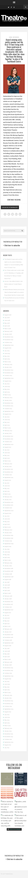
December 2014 (8, 700)
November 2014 (8, 703)
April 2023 (7, 425)
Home (10, 37)
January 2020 (8, 532)
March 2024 (7, 394)
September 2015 (8, 676)
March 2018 (7, 593)
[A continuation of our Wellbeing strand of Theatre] (21, 779)
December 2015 (8, 667)
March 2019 (7, 560)
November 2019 (8, 538)
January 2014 (8, 731)
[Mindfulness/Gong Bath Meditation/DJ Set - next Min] (7, 779)
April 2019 (7, 557)
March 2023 (7, 428)
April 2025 (7, 359)
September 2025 (8, 345)
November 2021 (8, 472)
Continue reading (14, 199)
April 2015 (7, 689)
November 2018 (8, 571)
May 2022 (6, 455)
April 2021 (7, 491)
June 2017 (7, 618)
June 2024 (7, 386)
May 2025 (6, 356)
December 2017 (8, 601)
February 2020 (8, 530)
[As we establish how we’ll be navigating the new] (7, 792)
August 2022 (7, 447)
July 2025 (6, 350)
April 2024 (7, 392)
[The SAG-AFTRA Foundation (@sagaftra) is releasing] (21, 792)
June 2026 (7, 320)
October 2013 (8, 739)
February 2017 (8, 629)
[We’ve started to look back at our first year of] (7, 806)
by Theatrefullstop (13, 207)
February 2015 (8, 695)
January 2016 (8, 665)
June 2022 (7, 452)
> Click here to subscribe (11, 245)
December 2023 (8, 403)
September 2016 (8, 643)
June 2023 (7, 419)
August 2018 (7, 579)
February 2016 (8, 662)
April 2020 (7, 524)
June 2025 (7, 353)
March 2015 (7, 692)
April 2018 (7, 590)
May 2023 (6, 422)
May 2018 (6, 587)
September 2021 (8, 477)
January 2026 (8, 334)
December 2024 (8, 370)
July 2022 (6, 450)
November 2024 (8, 372)
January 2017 (7, 632)
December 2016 (8, 634)
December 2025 (8, 337)
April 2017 (7, 623)
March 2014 (7, 725)
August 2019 (7, 546)
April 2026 (7, 326)
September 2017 (8, 610)
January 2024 (8, 400)
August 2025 (7, 348)
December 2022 (8, 436)
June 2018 (7, 585)
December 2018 (8, 568)
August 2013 (7, 745)
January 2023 (8, 433)
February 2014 (8, 728)
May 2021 (6, 488)
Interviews (16, 37)
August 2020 (7, 513)
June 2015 (7, 684)
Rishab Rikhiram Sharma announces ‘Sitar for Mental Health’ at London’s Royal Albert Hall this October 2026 (14, 292)
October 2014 (8, 706)
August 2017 (7, 612)
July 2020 (6, 516)
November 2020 (8, 505)
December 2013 (8, 734)
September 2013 (8, 742)
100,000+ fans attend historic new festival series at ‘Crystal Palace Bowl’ (13, 284)
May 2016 (6, 654)
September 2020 (8, 510)
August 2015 (7, 678)
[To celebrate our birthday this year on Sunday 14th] (7, 820)
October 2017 (8, 607)
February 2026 (8, 331)
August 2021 (7, 480)
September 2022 (8, 444)
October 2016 (8, 640)
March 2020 (7, 527)
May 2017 (6, 621)
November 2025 (8, 339)
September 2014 (8, 709)
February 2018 (8, 596)
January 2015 (7, 698)
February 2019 (8, 563)
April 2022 (7, 458)
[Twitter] (8, 7)
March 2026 (7, 328)
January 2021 (7, 499)
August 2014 (7, 712)
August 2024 (7, 381)
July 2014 (6, 714)
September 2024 (8, 378)
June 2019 (7, 552)
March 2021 (7, 494)
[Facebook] (11, 7)
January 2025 (8, 367)
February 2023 (8, 430)
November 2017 (8, 604)
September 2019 (8, 543)
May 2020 (7, 521)
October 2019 (8, 541)
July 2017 (6, 615)
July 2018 (6, 582)
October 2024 (8, 375)
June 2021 (7, 485)
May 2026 (7, 323)
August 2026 (7, 315)
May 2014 (6, 720)
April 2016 (7, 656)
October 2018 (8, 574)
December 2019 (8, 535)
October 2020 (8, 508)
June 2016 (7, 651)
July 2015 (6, 681)
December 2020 (8, 502)
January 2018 (8, 598)
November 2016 (8, 637)
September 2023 (8, 411)
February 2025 (8, 364)
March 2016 (7, 659)
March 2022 (7, 461)
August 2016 (7, 645)
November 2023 (8, 406)
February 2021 (8, 496)
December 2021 (8, 469)
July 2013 (6, 747)
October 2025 (8, 342)
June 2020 (7, 519)
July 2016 (6, 648)
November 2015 (8, 670)
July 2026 (7, 317)
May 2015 (6, 687)
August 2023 (7, 414)
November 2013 (8, 736)
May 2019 (6, 554)
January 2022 (8, 466)
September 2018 (8, 576)
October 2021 (8, 474)
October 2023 (8, 408)
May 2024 (7, 389)
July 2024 (6, 383)
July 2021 (6, 483)
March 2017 (7, 626)
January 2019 (8, 565)
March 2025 (7, 361)
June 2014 (7, 717)
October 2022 (8, 441)
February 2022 (8, 463)
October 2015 (8, 673)
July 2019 (6, 549)
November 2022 (8, 439)
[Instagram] (14, 7)
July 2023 (6, 417)
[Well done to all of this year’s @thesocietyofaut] (21, 820)
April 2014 (7, 723)
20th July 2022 (5, 207)
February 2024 (8, 397)
